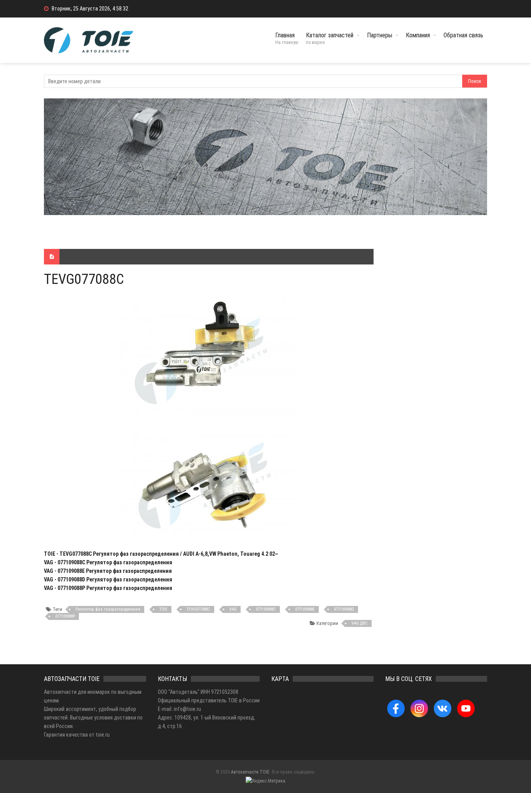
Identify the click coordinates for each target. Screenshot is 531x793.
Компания (418, 35)
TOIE (163, 609)
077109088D (344, 609)
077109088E (305, 609)
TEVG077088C (198, 609)
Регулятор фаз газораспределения (107, 609)
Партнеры (379, 35)
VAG (233, 609)
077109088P (65, 616)
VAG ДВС (359, 623)
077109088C (266, 609)
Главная (286, 38)
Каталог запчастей (329, 38)
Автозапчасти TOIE (250, 772)
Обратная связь (463, 35)
